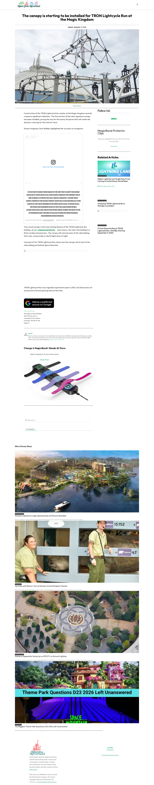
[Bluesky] (114, 118)
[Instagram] (112, 118)
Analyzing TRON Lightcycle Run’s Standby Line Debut (111, 204)
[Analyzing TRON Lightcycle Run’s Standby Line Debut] (114, 193)
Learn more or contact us (57, 339)
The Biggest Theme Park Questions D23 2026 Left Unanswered (41, 727)
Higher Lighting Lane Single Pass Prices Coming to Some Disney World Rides (114, 180)
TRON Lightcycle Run (29, 311)
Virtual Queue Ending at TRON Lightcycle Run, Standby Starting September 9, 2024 (111, 230)
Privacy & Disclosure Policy (110, 755)
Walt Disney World (102, 175)
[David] (26, 336)
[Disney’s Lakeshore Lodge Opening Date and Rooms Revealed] (77, 481)
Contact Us (110, 750)
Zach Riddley (48, 220)
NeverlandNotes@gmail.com (47, 782)
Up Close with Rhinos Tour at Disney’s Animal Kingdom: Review (41, 586)
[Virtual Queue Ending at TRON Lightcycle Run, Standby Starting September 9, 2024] (114, 218)
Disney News (77, 106)
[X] (113, 118)
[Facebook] (111, 118)
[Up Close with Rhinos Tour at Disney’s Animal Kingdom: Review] (77, 552)
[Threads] (116, 118)
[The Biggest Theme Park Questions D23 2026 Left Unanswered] (77, 692)
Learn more (33, 769)
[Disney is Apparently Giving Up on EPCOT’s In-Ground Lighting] (77, 622)
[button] (137, 4)
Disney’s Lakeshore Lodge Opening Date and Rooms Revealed (40, 516)
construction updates (46, 230)
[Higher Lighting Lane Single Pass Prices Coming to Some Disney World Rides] (114, 169)
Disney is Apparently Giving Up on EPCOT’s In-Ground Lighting (40, 656)
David (30, 333)
